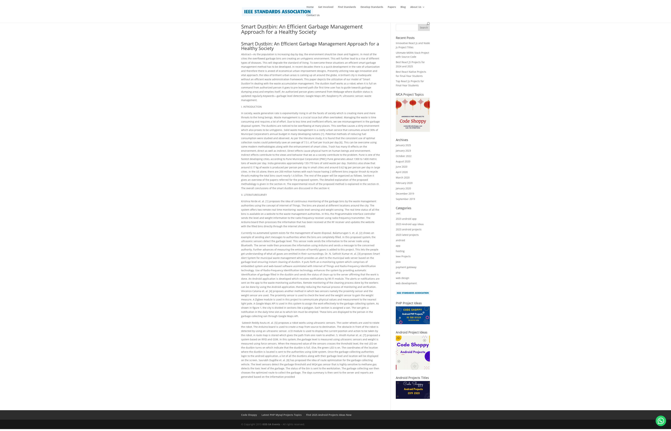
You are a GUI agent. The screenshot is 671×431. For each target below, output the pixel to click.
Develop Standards (371, 7)
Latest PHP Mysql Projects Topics (282, 414)
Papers (392, 7)
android (400, 240)
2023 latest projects (407, 234)
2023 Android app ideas (410, 224)
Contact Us (313, 15)
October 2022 (404, 156)
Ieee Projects (403, 256)
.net (398, 213)
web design (402, 278)
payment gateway (406, 267)
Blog (403, 7)
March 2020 (403, 177)
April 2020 (402, 172)
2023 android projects (408, 229)
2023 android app (406, 218)
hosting (400, 251)
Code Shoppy (249, 414)
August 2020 (403, 161)
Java (398, 261)
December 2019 (405, 193)
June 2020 (401, 166)
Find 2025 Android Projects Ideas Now (328, 414)
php (398, 272)
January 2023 (403, 150)
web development (406, 283)
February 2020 (404, 183)
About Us (415, 7)
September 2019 (405, 199)
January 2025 (403, 145)
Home (310, 7)
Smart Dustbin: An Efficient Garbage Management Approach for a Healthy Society (310, 46)
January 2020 (403, 188)
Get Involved (325, 7)
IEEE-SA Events (271, 424)
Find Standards (347, 7)
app (398, 245)
